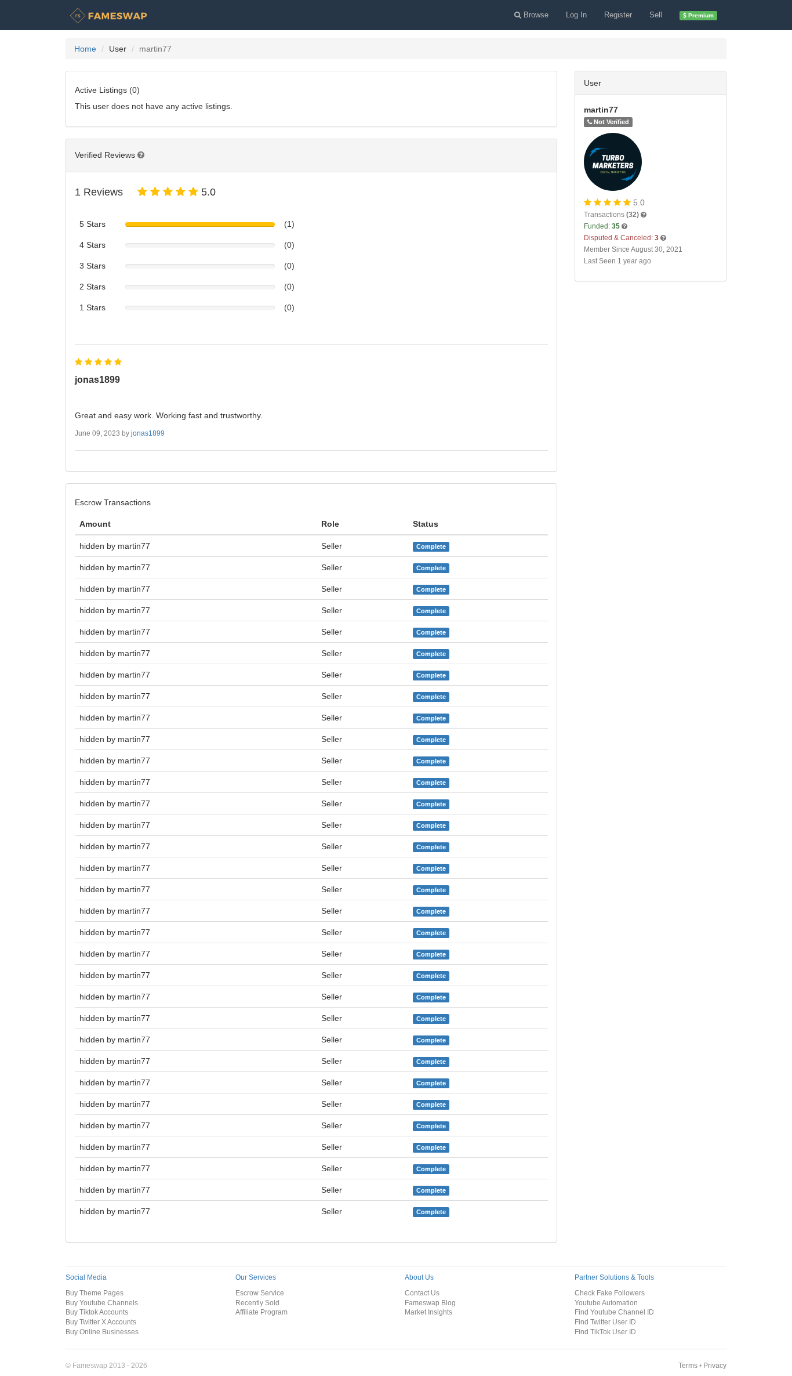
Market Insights (428, 1312)
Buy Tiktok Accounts (97, 1312)
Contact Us (422, 1293)
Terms (687, 1365)
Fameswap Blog (430, 1302)
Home (85, 48)
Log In (576, 14)
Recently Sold (257, 1302)
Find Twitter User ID (605, 1322)
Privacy (714, 1365)
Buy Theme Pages (94, 1293)
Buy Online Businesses (102, 1331)
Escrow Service (259, 1293)
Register (618, 14)
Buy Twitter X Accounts (101, 1322)
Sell (655, 14)
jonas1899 (148, 433)
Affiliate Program (261, 1312)
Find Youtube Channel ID (614, 1312)
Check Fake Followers (610, 1293)
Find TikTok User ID (605, 1331)
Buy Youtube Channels (102, 1302)
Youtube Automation (606, 1302)
